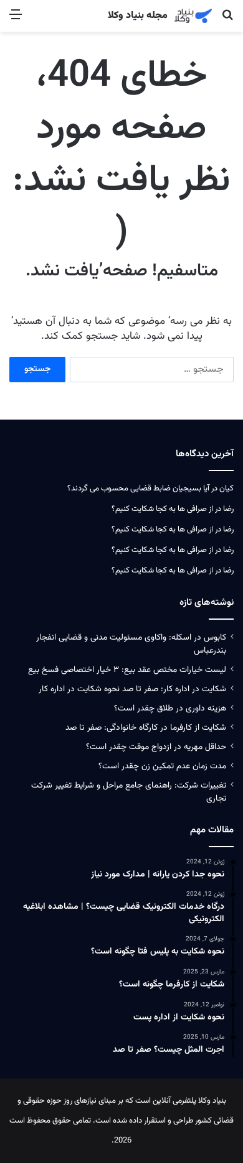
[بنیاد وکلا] (193, 16)
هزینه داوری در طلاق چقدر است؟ (170, 708)
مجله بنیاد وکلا (138, 16)
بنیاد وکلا (212, 1101)
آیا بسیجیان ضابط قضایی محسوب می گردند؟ (138, 488)
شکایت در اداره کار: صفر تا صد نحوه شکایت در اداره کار (132, 689)
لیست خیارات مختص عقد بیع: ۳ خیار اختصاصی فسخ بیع (127, 669)
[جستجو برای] (227, 20)
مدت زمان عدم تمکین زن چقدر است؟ (162, 766)
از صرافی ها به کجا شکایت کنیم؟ (162, 509)
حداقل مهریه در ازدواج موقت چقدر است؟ (156, 746)
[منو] (15, 20)
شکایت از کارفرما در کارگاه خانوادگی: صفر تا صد (145, 727)
